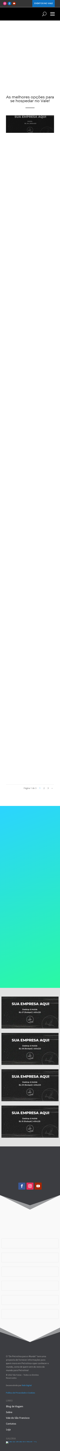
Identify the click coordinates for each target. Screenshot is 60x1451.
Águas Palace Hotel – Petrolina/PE (24, 393)
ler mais (15, 182)
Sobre (9, 1412)
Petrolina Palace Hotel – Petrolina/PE (26, 501)
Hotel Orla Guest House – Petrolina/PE (27, 338)
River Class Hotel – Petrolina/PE (22, 230)
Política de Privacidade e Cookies (20, 1392)
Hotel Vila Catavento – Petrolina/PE (25, 284)
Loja (8, 1429)
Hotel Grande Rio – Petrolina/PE (22, 447)
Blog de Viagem (14, 1406)
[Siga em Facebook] (9, 3)
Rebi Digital (27, 1385)
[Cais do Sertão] (21, 1441)
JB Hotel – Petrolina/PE (25, 714)
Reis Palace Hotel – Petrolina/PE (22, 555)
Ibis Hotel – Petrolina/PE (26, 608)
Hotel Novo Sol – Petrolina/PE (21, 661)
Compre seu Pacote (27, 878)
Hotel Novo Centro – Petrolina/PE (24, 176)
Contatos (11, 1423)
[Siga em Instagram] (5, 3)
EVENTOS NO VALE (43, 3)
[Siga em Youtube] (14, 3)
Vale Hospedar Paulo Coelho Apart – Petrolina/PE (29, 766)
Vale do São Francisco (18, 1417)
